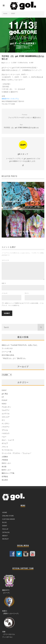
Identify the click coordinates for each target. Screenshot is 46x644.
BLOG (4, 522)
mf (3, 397)
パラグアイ (5, 427)
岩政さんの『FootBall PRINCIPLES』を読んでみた (19, 345)
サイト (27, 293)
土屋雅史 (5, 457)
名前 (4, 283)
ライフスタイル (7, 450)
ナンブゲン (5, 423)
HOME (4, 512)
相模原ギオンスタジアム (10, 99)
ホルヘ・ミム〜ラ (8, 440)
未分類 (4, 466)
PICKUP (4, 400)
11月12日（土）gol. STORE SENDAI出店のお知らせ (21, 126)
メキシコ (5, 447)
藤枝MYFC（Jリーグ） (6, 591)
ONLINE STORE (8, 516)
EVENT (15, 62)
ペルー (4, 437)
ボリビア (5, 443)
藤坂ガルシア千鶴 (8, 473)
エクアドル (5, 413)
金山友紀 (5, 480)
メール (4, 293)
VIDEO (4, 404)
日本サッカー (6, 463)
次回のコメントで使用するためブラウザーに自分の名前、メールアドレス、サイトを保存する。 (23, 304)
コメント (5, 260)
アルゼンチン (6, 407)
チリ (3, 420)
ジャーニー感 (6, 352)
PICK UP (5, 529)
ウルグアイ (5, 410)
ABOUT (5, 536)
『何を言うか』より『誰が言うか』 (14, 358)
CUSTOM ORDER (8, 519)
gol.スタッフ (6, 63)
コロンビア (5, 417)
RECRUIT (5, 539)
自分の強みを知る (8, 355)
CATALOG (5, 532)
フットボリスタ (7, 348)
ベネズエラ (5, 433)
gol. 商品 (5, 394)
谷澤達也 (5, 476)
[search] (41, 327)
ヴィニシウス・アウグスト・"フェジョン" (16, 453)
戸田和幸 (5, 460)
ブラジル (5, 430)
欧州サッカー (6, 470)
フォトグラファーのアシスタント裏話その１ (24, 116)
